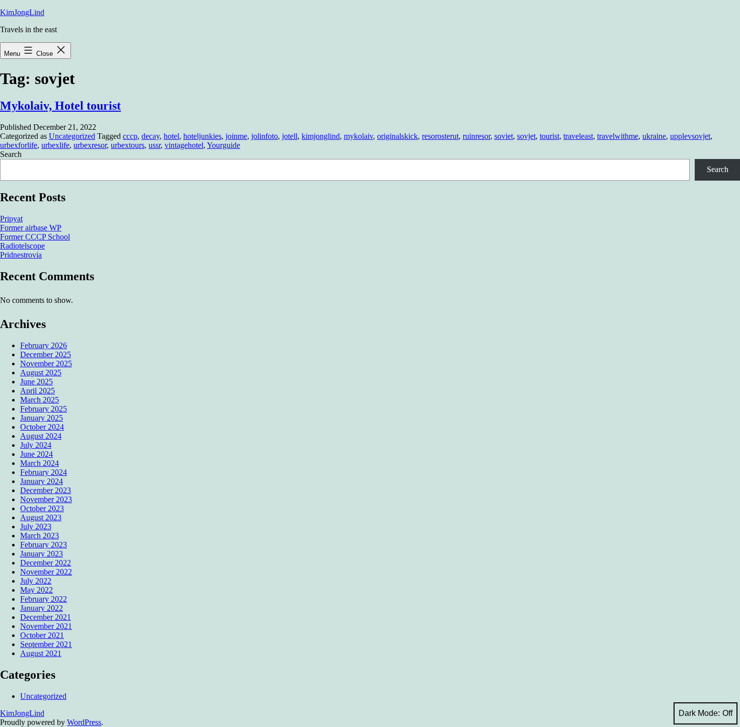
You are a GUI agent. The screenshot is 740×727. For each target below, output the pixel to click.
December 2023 (45, 490)
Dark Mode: (699, 713)
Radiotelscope (22, 245)
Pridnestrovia (21, 255)
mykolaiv (358, 136)
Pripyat (11, 218)
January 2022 (41, 608)
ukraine (654, 136)
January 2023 (41, 553)
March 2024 (39, 463)
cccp (130, 136)
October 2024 (42, 427)
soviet (503, 136)
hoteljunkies (202, 136)
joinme (236, 136)
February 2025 (43, 409)
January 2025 (41, 418)
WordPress (84, 722)
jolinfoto (264, 136)
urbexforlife (18, 145)
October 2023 (42, 508)
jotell (290, 136)
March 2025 (39, 399)
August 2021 (40, 653)
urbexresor (90, 145)
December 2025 (45, 354)
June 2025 (36, 381)
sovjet (526, 136)
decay (150, 136)
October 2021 (42, 635)
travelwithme (617, 136)
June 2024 (36, 454)
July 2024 (35, 445)
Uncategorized (72, 136)
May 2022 (36, 590)
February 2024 (43, 472)
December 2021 (45, 617)
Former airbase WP (30, 227)
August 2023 (40, 517)
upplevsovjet (690, 136)
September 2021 (46, 644)
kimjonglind (321, 136)
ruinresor (476, 136)
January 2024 (41, 481)
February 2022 (43, 599)
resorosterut (440, 136)
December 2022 (45, 562)
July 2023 (35, 526)
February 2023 (43, 544)
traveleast (578, 136)
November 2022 (46, 572)
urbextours (127, 145)
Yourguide (223, 145)
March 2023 (39, 535)
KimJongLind (22, 12)
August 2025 (40, 372)
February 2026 (43, 345)
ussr (155, 145)
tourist (549, 136)
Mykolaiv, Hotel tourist (60, 105)
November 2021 (46, 626)
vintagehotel (184, 145)
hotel (171, 136)
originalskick (397, 136)
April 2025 (37, 390)
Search (11, 154)
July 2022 (35, 581)
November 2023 (46, 499)
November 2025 (46, 363)
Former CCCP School (35, 236)
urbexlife (55, 145)
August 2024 (40, 436)
